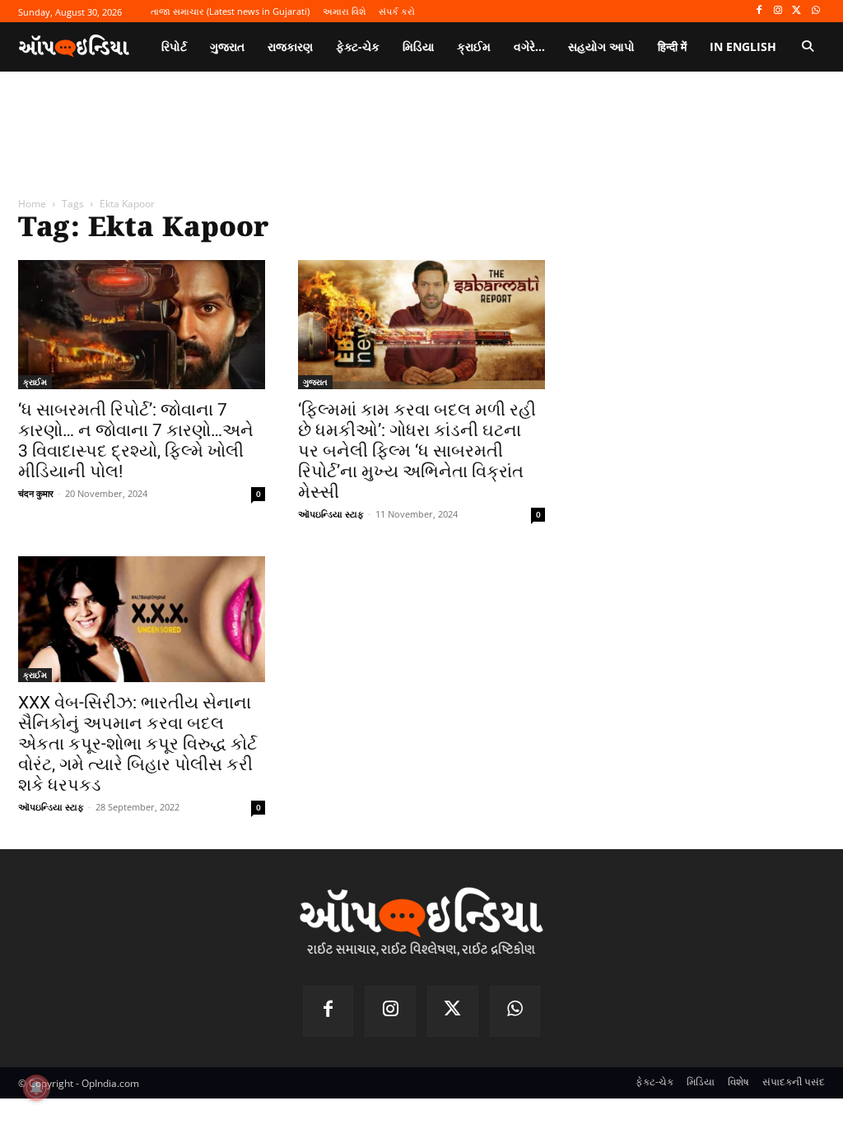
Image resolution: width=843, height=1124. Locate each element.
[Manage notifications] (36, 1088)
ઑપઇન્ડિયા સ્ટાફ (331, 514)
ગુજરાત (315, 382)
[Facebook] (759, 11)
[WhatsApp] (815, 11)
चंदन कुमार (36, 493)
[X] (796, 11)
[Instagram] (778, 11)
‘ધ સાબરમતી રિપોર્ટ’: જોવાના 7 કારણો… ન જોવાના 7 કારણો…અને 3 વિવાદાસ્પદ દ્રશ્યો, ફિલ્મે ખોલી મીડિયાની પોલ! (136, 440)
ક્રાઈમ (35, 382)
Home (32, 204)
